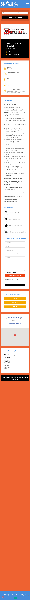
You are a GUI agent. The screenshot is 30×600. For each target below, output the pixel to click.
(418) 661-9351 (15, 325)
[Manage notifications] (3, 597)
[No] (28, 595)
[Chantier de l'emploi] (10, 4)
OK (15, 597)
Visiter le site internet (15, 323)
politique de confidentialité (18, 595)
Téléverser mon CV (10, 272)
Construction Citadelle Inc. (15, 317)
